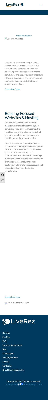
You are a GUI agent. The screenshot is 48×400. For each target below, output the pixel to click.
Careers (5, 361)
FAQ (4, 341)
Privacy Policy (12, 384)
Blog (4, 349)
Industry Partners (10, 357)
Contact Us (7, 365)
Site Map (6, 337)
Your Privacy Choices (33, 384)
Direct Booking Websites (13, 370)
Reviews (6, 333)
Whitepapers (8, 353)
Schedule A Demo (24, 35)
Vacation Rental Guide (12, 345)
